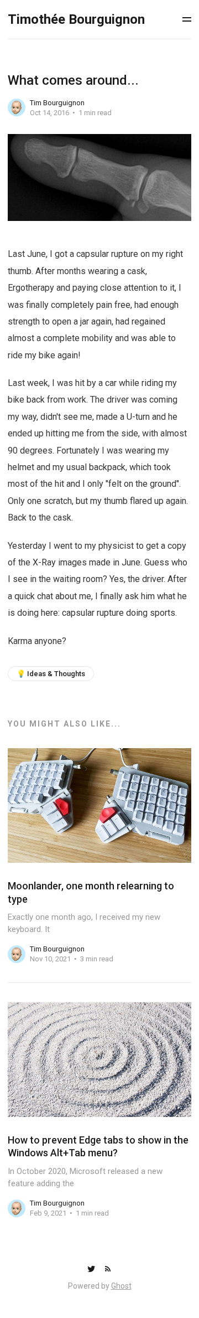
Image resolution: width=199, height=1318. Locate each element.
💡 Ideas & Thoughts (51, 674)
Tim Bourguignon (57, 103)
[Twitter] (92, 1269)
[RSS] (107, 1269)
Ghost (121, 1285)
